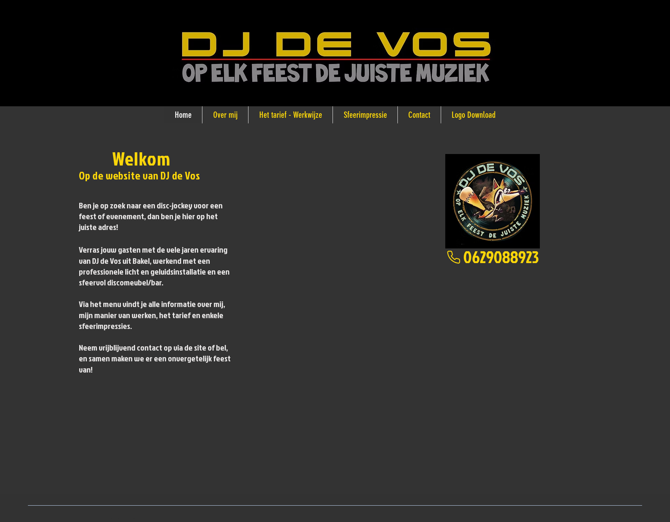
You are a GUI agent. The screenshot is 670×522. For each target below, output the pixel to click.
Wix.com (152, 518)
